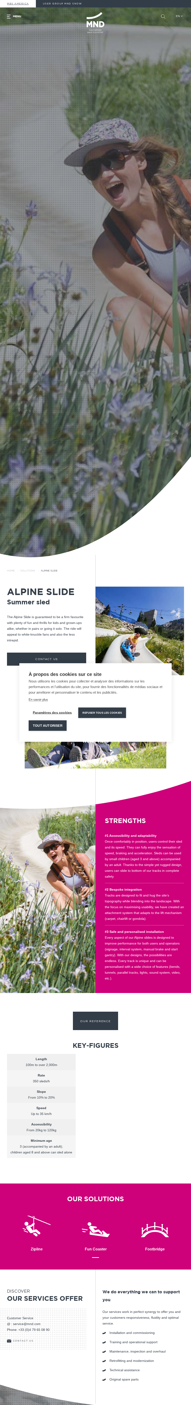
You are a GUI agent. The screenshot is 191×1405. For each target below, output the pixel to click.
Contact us (46, 659)
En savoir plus (38, 699)
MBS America (18, 4)
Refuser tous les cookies (102, 712)
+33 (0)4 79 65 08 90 (34, 1330)
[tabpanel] (140, 631)
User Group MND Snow (62, 4)
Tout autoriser (47, 725)
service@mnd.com (27, 1324)
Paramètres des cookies (52, 712)
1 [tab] (95, 1257)
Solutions (27, 571)
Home (11, 571)
